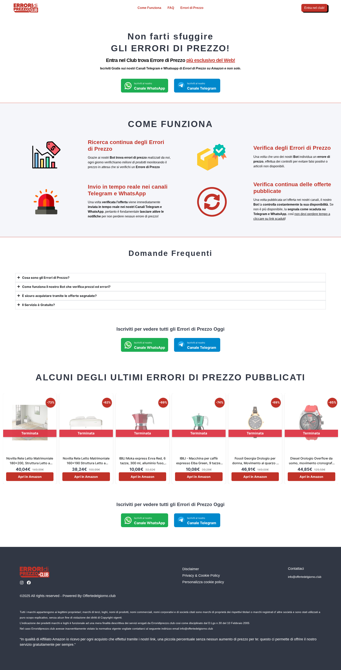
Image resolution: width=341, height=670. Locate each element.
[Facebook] (29, 583)
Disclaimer (190, 569)
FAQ (171, 7)
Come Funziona (149, 7)
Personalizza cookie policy (203, 582)
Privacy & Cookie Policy (201, 575)
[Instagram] (22, 583)
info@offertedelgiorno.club (304, 576)
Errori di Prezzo (191, 7)
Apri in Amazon (30, 477)
